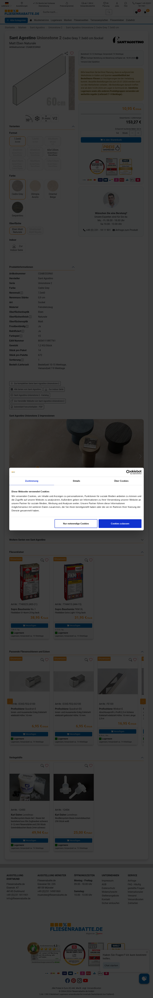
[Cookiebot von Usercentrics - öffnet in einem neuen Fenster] (128, 472)
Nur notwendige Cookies (76, 523)
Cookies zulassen (120, 523)
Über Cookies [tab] (121, 480)
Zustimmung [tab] (31, 480)
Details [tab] (76, 480)
